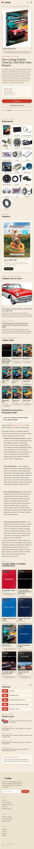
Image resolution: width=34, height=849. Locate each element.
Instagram (4, 833)
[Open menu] (31, 2)
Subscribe (25, 791)
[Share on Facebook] (5, 110)
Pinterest (4, 835)
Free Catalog (16, 101)
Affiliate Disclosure (6, 808)
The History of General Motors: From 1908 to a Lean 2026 (17, 310)
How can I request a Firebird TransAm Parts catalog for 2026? (15, 419)
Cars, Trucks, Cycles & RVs (12, 6)
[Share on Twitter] (2, 110)
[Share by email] (10, 110)
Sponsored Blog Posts (7, 804)
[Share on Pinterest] (8, 110)
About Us (4, 800)
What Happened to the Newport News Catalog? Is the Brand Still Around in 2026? (15, 325)
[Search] (27, 2)
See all (30, 684)
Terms (3, 846)
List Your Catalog (6, 802)
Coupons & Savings (7, 816)
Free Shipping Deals (7, 818)
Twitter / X (4, 831)
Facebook (4, 829)
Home (3, 6)
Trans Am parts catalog (19, 425)
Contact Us (5, 806)
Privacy (8, 846)
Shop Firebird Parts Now (17, 105)
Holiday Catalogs (6, 821)
